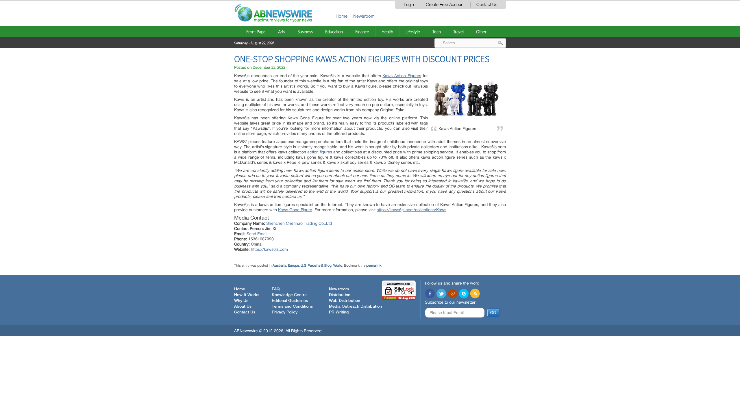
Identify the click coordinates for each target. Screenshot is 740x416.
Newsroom (364, 16)
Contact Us (486, 5)
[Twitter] (441, 294)
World (337, 265)
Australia (279, 265)
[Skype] (464, 294)
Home (341, 16)
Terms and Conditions (292, 306)
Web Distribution (344, 301)
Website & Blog (320, 265)
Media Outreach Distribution (355, 306)
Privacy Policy (284, 312)
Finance (362, 31)
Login (409, 5)
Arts (281, 31)
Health (387, 31)
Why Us (241, 301)
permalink (373, 265)
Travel (458, 31)
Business (305, 31)
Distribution (339, 295)
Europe (293, 265)
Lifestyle (413, 31)
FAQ (276, 289)
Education (334, 31)
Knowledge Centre (289, 295)
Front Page (256, 31)
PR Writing (339, 312)
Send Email (257, 233)
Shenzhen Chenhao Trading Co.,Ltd (299, 223)
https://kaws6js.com (269, 249)
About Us (242, 306)
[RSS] (475, 294)
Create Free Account (445, 5)
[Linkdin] (452, 294)
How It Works (246, 295)
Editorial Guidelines (290, 301)
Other (481, 31)
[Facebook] (430, 294)
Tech (436, 31)
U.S (303, 265)
